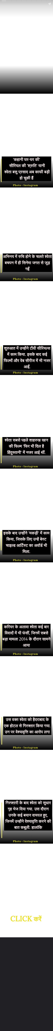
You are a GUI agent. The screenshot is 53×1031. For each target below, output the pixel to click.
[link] (26, 918)
